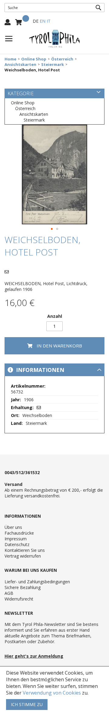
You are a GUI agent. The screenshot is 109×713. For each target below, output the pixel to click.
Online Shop (33, 59)
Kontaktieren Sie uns (25, 550)
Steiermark (52, 65)
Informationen (39, 369)
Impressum (16, 539)
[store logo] (54, 39)
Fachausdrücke (19, 533)
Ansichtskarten (20, 65)
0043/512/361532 (22, 472)
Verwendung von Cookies (52, 692)
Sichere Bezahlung (23, 587)
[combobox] (54, 7)
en (42, 21)
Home (10, 59)
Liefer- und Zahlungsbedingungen (37, 581)
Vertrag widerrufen (23, 556)
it (49, 21)
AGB (9, 593)
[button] (51, 228)
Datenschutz (17, 544)
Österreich (62, 59)
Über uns (13, 527)
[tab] (54, 369)
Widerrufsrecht (19, 599)
